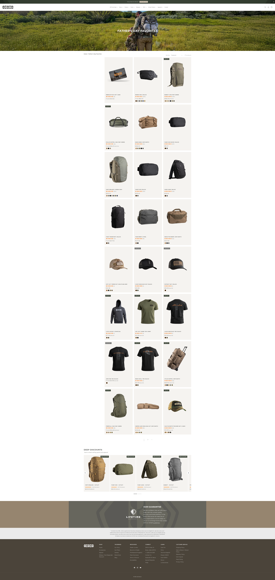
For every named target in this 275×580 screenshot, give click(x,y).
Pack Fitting (179, 559)
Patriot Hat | (170, 284)
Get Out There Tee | (143, 331)
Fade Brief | (140, 236)
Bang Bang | (142, 142)
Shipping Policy (180, 547)
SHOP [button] (100, 544)
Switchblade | (114, 189)
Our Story (117, 547)
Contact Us (148, 555)
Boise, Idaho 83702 (150, 550)
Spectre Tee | (112, 378)
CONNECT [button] (148, 544)
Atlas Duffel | (172, 378)
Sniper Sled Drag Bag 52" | (146, 426)
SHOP (143, 1)
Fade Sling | (170, 189)
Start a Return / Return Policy (182, 551)
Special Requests (150, 560)
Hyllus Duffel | (115, 142)
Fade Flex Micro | (171, 142)
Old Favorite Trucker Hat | (174, 426)
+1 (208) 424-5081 (150, 552)
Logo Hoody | (113, 331)
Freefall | (114, 426)
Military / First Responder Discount (106, 556)
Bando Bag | (141, 94)
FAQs (146, 562)
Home (85, 54)
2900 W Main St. (149, 547)
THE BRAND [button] (118, 544)
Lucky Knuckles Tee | (172, 331)
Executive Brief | (172, 236)
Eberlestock (139, 576)
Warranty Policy (180, 554)
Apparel (101, 552)
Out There (117, 550)
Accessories (102, 550)
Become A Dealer (135, 550)
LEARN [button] (162, 544)
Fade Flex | (140, 189)
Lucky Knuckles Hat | (143, 284)
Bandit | (171, 94)
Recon (162, 560)
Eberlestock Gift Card (113, 94)
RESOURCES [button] (133, 544)
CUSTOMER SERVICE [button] (181, 544)
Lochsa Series (164, 562)
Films (162, 550)
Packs (100, 547)
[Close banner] (273, 2)
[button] (114, 7)
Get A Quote (179, 557)
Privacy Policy (180, 562)
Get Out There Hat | (116, 284)
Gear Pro (163, 547)
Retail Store (118, 555)
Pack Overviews (134, 555)
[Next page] (151, 439)
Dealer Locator (134, 547)
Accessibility (133, 560)
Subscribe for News (150, 557)
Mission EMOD (165, 555)
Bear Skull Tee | (142, 378)
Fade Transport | (113, 236)
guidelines (156, 522)
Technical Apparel (165, 552)
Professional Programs (136, 552)
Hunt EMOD (164, 557)
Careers (117, 552)
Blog (116, 557)
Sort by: (168, 55)
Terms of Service (134, 557)
